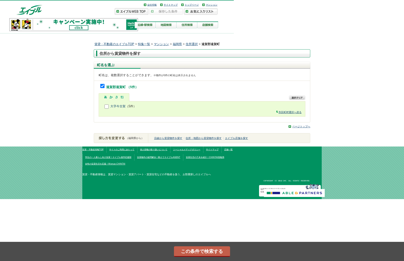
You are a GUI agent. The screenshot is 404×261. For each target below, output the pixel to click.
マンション (211, 5)
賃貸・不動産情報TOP (93, 149)
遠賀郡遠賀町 (116, 87)
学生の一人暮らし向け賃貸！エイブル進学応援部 (108, 157)
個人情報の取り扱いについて (153, 149)
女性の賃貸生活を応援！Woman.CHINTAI (105, 164)
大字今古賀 (118, 106)
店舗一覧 (228, 149)
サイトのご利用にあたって (121, 149)
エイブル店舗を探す (236, 138)
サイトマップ (171, 5)
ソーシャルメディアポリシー (186, 149)
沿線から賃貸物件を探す (168, 138)
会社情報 (152, 5)
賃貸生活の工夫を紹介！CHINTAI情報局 (205, 157)
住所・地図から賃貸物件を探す (204, 138)
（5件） (132, 87)
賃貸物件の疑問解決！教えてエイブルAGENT (158, 157)
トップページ (192, 5)
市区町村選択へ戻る (290, 112)
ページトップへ (301, 126)
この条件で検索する (202, 251)
